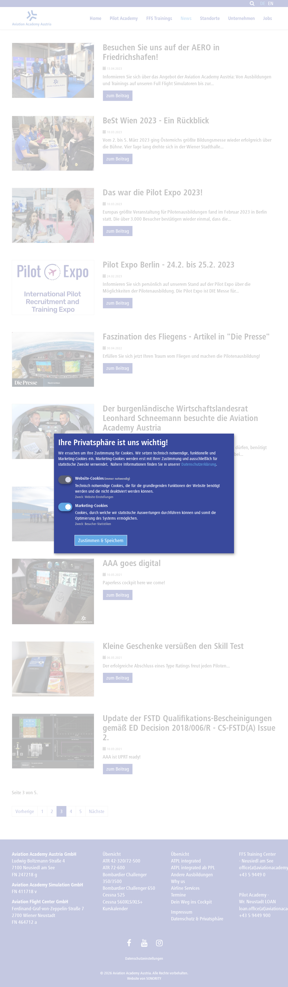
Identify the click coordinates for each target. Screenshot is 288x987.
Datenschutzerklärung (198, 464)
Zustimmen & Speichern (100, 540)
